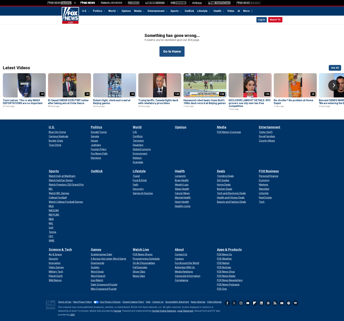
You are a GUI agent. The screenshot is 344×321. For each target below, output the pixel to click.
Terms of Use (64, 302)
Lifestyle (202, 11)
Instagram (241, 303)
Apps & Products (229, 249)
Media (138, 11)
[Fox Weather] (178, 2)
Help (148, 302)
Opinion (126, 11)
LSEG (72, 314)
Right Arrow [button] (334, 85)
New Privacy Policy (82, 302)
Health (218, 11)
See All (335, 68)
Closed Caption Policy (133, 302)
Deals (221, 171)
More (246, 11)
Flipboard (254, 303)
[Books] (248, 2)
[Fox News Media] (87, 2)
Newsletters (282, 303)
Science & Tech (60, 249)
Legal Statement (185, 311)
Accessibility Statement (177, 302)
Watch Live (141, 249)
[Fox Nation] (133, 2)
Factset (117, 311)
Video (230, 11)
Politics (98, 11)
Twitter (234, 303)
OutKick (189, 11)
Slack (268, 303)
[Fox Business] (111, 3)
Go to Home (172, 51)
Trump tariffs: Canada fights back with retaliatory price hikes (158, 102)
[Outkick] (197, 3)
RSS (275, 303)
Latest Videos (16, 67)
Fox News (70, 15)
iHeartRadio (295, 303)
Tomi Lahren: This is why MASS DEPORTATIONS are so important (22, 102)
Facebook (227, 303)
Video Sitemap (214, 302)
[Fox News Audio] (154, 3)
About (179, 249)
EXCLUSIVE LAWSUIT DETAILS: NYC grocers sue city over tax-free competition (250, 103)
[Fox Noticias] (219, 2)
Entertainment (156, 11)
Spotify (288, 303)
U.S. (84, 11)
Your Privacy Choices (110, 302)
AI (239, 11)
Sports (175, 11)
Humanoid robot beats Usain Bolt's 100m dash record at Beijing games (204, 102)
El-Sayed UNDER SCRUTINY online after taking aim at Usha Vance (68, 102)
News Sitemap (198, 302)
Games (96, 249)
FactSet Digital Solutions (164, 311)
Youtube (247, 303)
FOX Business (269, 171)
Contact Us (157, 302)
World (112, 11)
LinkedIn (261, 303)
